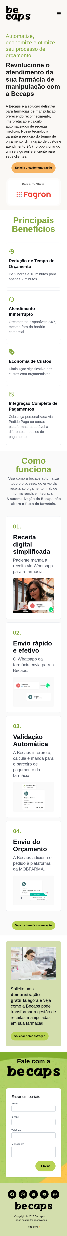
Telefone (16, 1130)
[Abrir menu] (58, 13)
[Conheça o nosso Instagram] (23, 1194)
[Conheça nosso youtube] (44, 1194)
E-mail (15, 1116)
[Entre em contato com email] (33, 1194)
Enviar (45, 1165)
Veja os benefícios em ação (33, 925)
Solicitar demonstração (29, 1036)
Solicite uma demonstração (33, 167)
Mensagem (17, 1143)
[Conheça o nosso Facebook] (12, 1194)
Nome (14, 1103)
